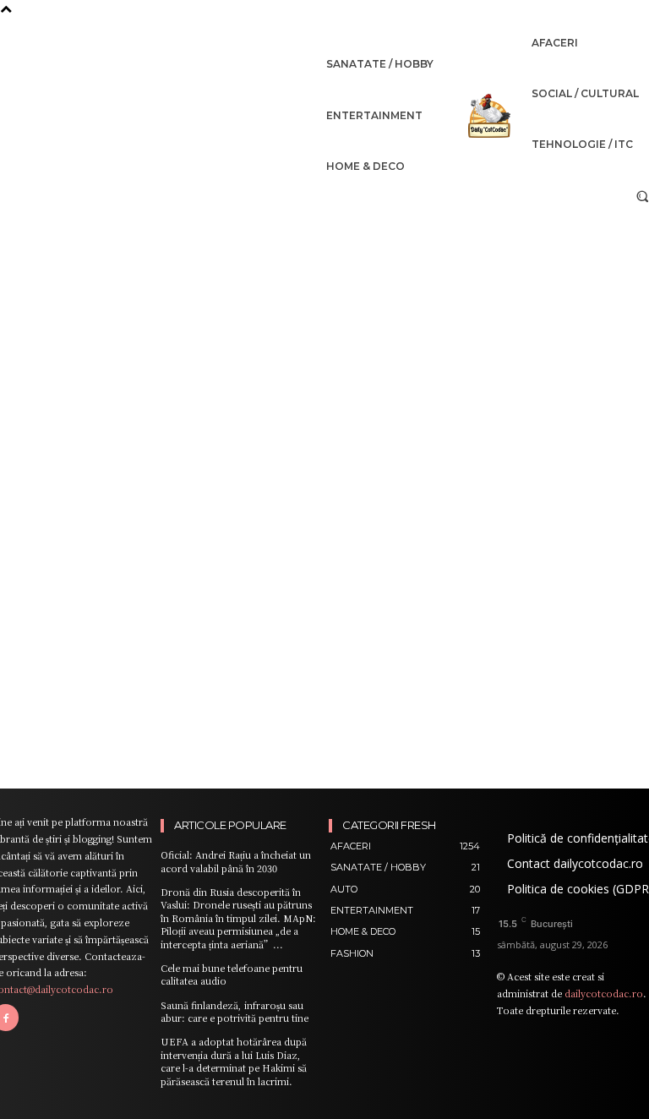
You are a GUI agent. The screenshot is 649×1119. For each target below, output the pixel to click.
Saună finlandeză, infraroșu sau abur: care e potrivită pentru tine (234, 1011)
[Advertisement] (324, 340)
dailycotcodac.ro (603, 993)
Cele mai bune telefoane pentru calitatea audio (232, 974)
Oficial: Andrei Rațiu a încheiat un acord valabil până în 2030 (236, 861)
